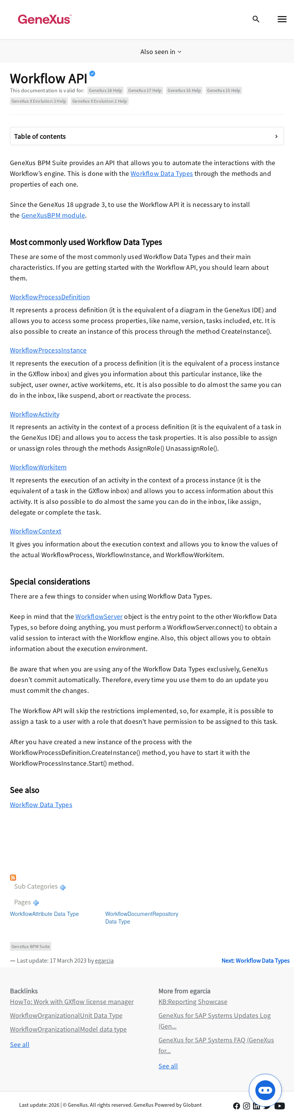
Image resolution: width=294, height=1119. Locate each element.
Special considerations (50, 581)
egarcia (104, 960)
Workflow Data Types (162, 173)
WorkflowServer (98, 616)
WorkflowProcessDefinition (50, 296)
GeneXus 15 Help (223, 90)
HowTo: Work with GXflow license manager (72, 1001)
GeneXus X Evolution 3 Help (38, 101)
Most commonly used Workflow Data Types (86, 241)
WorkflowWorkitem (38, 467)
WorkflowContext (35, 531)
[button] (162, 52)
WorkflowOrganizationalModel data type (68, 1029)
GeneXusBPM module (53, 215)
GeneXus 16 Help (184, 90)
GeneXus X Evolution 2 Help (99, 101)
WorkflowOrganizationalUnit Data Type (66, 1015)
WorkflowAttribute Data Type (44, 913)
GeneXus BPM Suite (30, 946)
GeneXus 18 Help (105, 90)
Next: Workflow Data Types (256, 960)
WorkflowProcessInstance (48, 350)
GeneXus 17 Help (145, 90)
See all (19, 1044)
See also (25, 789)
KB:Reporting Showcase (192, 1001)
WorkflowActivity (34, 414)
